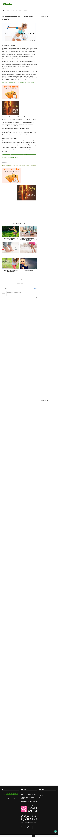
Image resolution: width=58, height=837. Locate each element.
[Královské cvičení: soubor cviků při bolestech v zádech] (10, 263)
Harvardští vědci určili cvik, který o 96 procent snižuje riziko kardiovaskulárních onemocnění (28, 239)
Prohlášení (41, 795)
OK (33, 835)
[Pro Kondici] (3, 10)
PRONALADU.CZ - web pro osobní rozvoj (28, 793)
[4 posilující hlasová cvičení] (28, 263)
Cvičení (11, 13)
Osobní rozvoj (14, 10)
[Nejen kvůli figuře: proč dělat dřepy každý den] (10, 231)
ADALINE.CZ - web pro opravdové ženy (28, 797)
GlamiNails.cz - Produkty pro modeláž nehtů (29, 814)
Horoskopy (26, 10)
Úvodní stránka (5, 13)
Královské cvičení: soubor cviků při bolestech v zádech (11, 271)
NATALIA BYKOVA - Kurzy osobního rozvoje (29, 801)
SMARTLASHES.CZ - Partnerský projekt (28, 805)
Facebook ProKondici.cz (44, 16)
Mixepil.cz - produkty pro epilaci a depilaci (28, 822)
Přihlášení (35, 288)
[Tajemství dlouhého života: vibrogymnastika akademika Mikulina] (10, 247)
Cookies (40, 797)
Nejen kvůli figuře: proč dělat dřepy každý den (11, 239)
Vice (36, 835)
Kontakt (40, 792)
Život (20, 10)
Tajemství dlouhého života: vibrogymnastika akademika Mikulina (11, 255)
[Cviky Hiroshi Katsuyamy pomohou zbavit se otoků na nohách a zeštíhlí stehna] (28, 247)
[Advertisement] (35, 4)
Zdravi (7, 10)
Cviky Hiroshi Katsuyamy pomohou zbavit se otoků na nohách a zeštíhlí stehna (19, 165)
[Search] (55, 10)
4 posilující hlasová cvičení (29, 270)
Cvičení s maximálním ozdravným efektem (11, 164)
